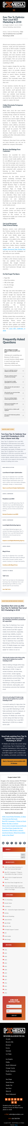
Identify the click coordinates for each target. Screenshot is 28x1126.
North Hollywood (11, 1065)
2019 (5, 973)
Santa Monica (10, 1082)
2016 (5, 983)
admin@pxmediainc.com (16, 1114)
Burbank (8, 1045)
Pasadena (8, 1074)
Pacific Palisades (11, 1071)
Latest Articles (17, 27)
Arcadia (8, 1039)
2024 (5, 956)
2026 (5, 949)
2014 (5, 989)
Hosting (6, 913)
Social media (7, 936)
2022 (5, 963)
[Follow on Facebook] (12, 1099)
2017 (5, 979)
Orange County (10, 1068)
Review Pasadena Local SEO (10, 514)
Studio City (9, 1085)
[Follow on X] (9, 1099)
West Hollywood (11, 1094)
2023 (5, 959)
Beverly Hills (9, 1042)
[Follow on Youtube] (21, 1099)
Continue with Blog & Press (10, 565)
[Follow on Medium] (12, 1102)
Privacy (16, 1124)
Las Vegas (9, 1054)
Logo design (7, 923)
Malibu (8, 1062)
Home (4, 31)
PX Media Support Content (11, 929)
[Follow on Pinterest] (18, 1099)
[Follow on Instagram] (15, 1099)
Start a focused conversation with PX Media (14, 762)
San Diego (9, 1079)
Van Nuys (8, 1088)
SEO (5, 933)
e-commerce (7, 906)
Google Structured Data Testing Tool (14, 249)
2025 (5, 953)
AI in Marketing (8, 899)
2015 (5, 986)
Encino (8, 1048)
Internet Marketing (8, 27)
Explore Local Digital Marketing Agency (13, 540)
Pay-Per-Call (7, 926)
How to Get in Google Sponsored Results (14, 826)
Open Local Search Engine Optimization (14, 488)
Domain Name (8, 903)
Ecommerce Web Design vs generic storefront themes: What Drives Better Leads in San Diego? (13, 833)
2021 (5, 966)
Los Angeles (9, 1059)
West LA (8, 1091)
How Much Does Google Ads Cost (12, 828)
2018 (5, 976)
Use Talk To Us (7, 589)
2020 (5, 969)
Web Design (7, 939)
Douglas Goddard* (9, 25)
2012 (5, 993)
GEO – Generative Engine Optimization (14, 909)
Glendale (8, 1051)
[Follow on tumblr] (15, 1102)
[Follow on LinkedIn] (6, 1099)
